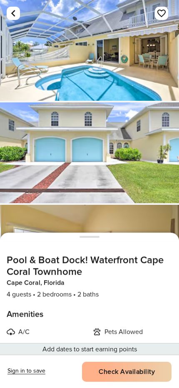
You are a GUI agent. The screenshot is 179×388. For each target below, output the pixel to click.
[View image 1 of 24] (89, 50)
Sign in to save (26, 370)
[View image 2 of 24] (89, 152)
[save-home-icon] (161, 13)
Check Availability (127, 372)
